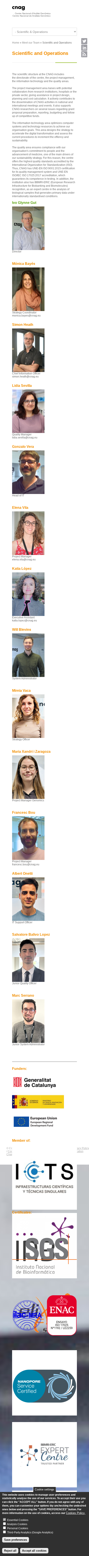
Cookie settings (44, 1489)
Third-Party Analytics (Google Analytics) (30, 1532)
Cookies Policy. (75, 1513)
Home (15, 42)
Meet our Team (31, 42)
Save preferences (15, 1539)
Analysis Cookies (17, 1524)
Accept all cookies (34, 1550)
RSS (84, 54)
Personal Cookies (17, 1528)
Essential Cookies (17, 1520)
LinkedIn (84, 48)
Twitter (84, 41)
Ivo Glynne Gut (24, 203)
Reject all (10, 1550)
